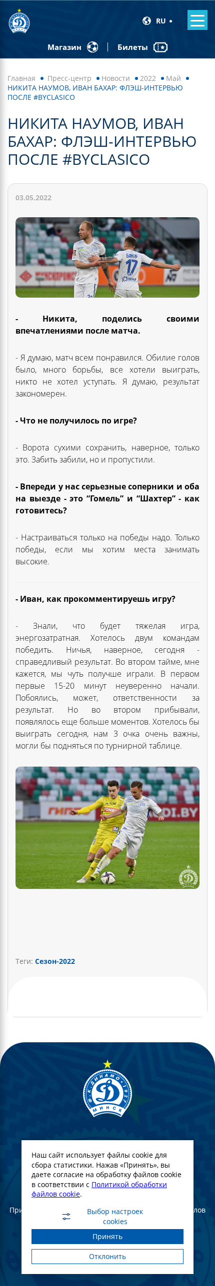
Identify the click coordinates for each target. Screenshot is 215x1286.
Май (173, 78)
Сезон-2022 (55, 961)
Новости (116, 78)
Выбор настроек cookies (115, 1216)
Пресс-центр (70, 78)
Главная (22, 78)
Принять (107, 1236)
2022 (148, 78)
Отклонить (107, 1256)
